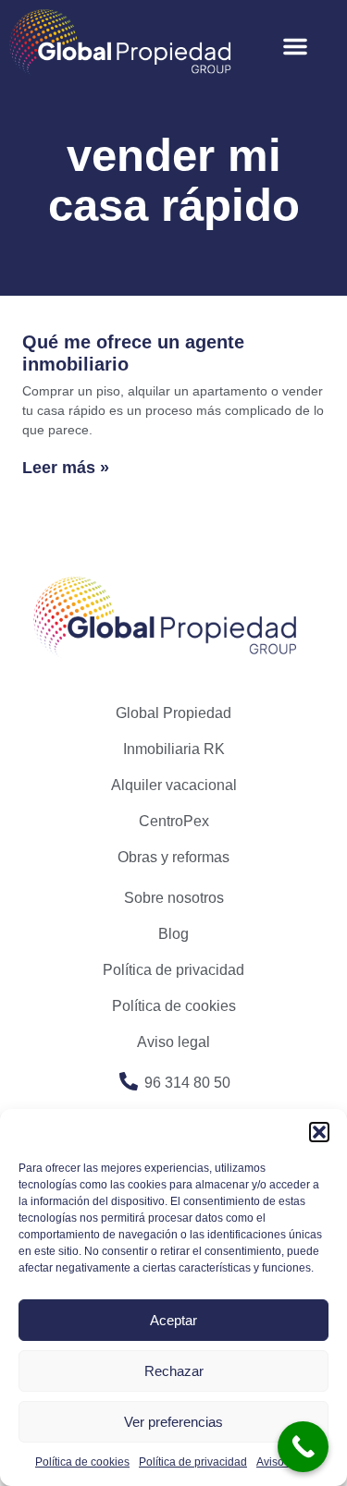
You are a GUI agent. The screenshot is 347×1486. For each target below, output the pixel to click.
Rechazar (174, 1371)
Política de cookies (82, 1462)
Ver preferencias (173, 1422)
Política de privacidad (193, 1462)
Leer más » (65, 467)
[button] (319, 1132)
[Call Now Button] (303, 1446)
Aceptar (173, 1320)
